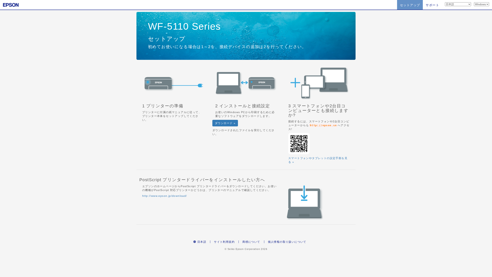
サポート (432, 5)
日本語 (201, 241)
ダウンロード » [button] (225, 123)
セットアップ (410, 5)
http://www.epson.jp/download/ (164, 195)
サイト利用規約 (224, 241)
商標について (251, 241)
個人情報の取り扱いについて (287, 241)
